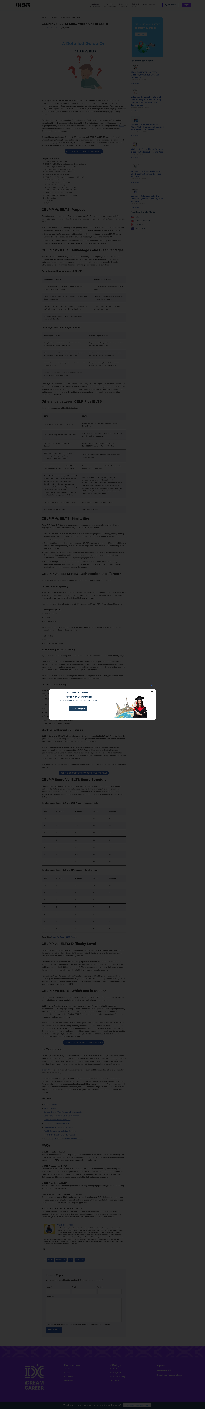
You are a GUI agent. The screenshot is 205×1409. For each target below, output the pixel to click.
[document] (102, 704)
